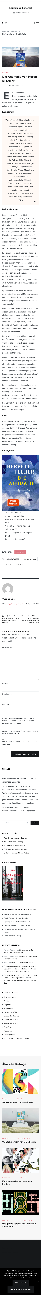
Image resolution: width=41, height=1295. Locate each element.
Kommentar (7, 647)
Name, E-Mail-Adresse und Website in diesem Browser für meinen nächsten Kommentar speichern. (18, 721)
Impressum (7, 1248)
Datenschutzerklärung (11, 1252)
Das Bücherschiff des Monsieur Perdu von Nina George (20, 980)
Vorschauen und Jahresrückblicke (16, 1038)
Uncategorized (9, 1035)
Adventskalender (10, 997)
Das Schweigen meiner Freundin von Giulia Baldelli (10, 618)
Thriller (8, 564)
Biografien (8, 1005)
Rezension (6, 72)
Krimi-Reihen (8, 1008)
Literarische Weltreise (12, 1012)
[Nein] (38, 1281)
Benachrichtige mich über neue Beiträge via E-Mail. (20, 743)
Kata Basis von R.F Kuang (13, 842)
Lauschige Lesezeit (20, 8)
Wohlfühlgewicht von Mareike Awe (19, 1142)
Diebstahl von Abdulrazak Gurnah (16, 849)
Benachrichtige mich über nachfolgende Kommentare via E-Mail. (20, 732)
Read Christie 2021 (11, 1020)
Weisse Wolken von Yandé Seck (17, 1102)
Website (5, 704)
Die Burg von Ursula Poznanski (22, 962)
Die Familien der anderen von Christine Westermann (30, 618)
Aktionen (7, 1001)
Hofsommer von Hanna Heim (14, 845)
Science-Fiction (30, 559)
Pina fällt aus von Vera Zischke (15, 838)
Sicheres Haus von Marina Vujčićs (16, 853)
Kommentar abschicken (25, 754)
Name (5, 683)
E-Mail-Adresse (9, 694)
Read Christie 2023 (11, 1023)
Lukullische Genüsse (11, 1016)
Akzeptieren (20, 1283)
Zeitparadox (20, 564)
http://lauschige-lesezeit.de (16, 604)
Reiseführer (8, 1027)
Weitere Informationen (20, 1289)
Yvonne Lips (8, 599)
